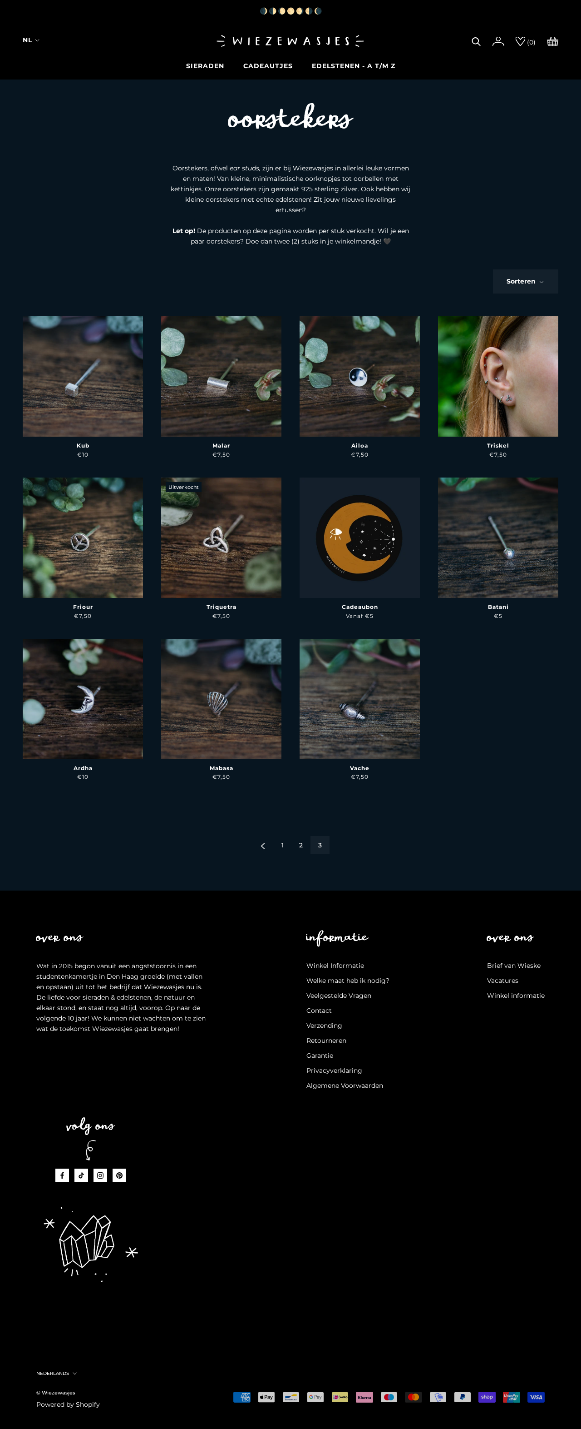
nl (27, 40)
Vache (359, 768)
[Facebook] (62, 1175)
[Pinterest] (119, 1175)
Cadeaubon (360, 606)
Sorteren (522, 281)
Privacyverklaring (334, 1070)
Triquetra (221, 606)
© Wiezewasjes (55, 1392)
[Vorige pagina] (263, 845)
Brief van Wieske (514, 965)
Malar (221, 445)
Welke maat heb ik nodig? (347, 980)
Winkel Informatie (335, 965)
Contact (319, 1010)
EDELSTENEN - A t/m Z (353, 66)
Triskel (498, 445)
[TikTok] (81, 1175)
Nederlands (52, 1373)
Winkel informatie (516, 995)
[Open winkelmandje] (552, 40)
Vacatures (502, 980)
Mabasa (221, 768)
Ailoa (359, 445)
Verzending (324, 1025)
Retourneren (326, 1040)
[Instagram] (100, 1175)
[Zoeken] (476, 40)
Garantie (319, 1055)
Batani (498, 606)
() (530, 42)
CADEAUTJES (268, 66)
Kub (83, 445)
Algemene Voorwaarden (344, 1085)
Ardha (83, 768)
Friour (83, 606)
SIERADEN (205, 66)
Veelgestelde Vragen (338, 995)
